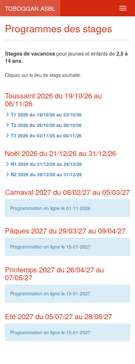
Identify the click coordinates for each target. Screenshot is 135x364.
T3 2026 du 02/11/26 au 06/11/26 (46, 135)
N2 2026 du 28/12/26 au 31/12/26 (46, 174)
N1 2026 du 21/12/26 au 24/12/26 (46, 164)
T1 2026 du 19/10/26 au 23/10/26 (46, 114)
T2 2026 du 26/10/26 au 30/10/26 (46, 125)
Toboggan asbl (30, 8)
